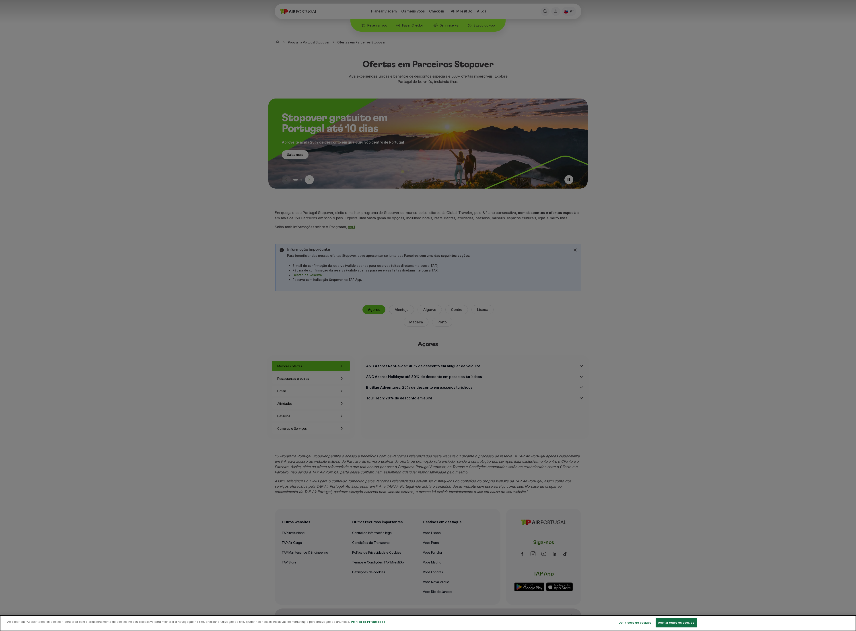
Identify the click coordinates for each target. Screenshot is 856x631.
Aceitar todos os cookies (676, 622)
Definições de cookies (635, 622)
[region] (428, 623)
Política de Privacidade (368, 621)
